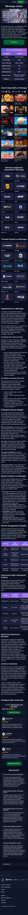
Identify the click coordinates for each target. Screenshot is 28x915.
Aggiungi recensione (14, 712)
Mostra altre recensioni (14, 763)
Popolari (3, 91)
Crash (16, 91)
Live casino (9, 91)
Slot (23, 91)
